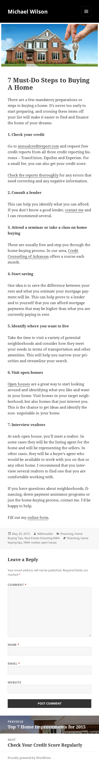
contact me (74, 209)
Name (13, 645)
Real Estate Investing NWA (42, 538)
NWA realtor (32, 542)
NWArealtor (45, 534)
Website (14, 682)
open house (49, 542)
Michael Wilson (28, 11)
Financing (66, 534)
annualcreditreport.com (38, 146)
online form (37, 517)
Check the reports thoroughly (33, 175)
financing (73, 538)
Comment (17, 585)
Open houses (19, 384)
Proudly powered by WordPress (29, 758)
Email (14, 663)
